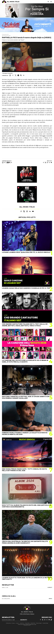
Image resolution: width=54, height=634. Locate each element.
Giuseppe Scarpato (7, 73)
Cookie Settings (45, 623)
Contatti (17, 623)
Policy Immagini (39, 623)
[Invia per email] (23, 75)
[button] (21, 75)
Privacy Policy (27, 623)
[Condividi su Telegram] (18, 75)
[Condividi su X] (15, 75)
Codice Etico (22, 623)
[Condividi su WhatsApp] (10, 75)
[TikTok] (51, 619)
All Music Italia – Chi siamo (10, 623)
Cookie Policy (33, 623)
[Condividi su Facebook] (13, 75)
